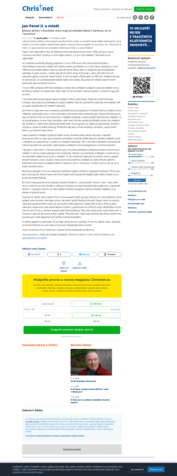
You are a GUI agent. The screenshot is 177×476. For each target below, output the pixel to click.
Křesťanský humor (136, 122)
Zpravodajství (45, 17)
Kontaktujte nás (136, 203)
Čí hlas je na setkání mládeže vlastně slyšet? (90, 401)
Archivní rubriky (134, 137)
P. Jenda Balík (41, 38)
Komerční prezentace (137, 131)
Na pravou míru (134, 119)
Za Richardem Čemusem (83, 381)
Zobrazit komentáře (72, 449)
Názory (60, 17)
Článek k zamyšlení (136, 128)
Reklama (132, 207)
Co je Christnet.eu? (137, 191)
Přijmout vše (156, 469)
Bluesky (86, 254)
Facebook (35, 254)
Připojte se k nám (136, 199)
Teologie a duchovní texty (138, 125)
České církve (133, 110)
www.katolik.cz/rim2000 (34, 237)
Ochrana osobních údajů (140, 212)
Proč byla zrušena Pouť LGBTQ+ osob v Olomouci (89, 390)
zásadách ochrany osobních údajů (27, 472)
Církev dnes (27, 38)
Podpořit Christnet (144, 9)
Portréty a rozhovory (136, 116)
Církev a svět (133, 107)
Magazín (30, 17)
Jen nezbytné (137, 469)
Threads (111, 254)
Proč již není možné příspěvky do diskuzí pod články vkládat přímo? (54, 435)
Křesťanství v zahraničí (137, 113)
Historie (131, 134)
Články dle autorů (135, 139)
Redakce (132, 195)
